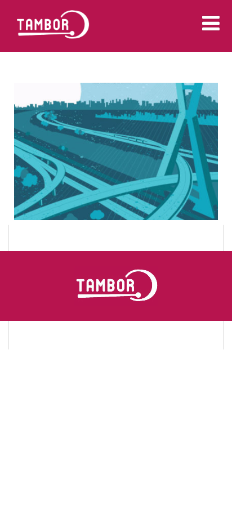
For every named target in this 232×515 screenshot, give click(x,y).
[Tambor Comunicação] (53, 46)
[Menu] (211, 23)
